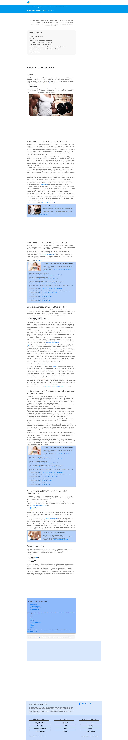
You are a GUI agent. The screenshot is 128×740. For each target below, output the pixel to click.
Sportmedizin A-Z (32, 631)
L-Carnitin (32, 624)
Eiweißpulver (39, 260)
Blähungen (32, 508)
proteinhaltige (47, 82)
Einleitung (31, 38)
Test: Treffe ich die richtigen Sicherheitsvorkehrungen (51, 288)
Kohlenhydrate (33, 620)
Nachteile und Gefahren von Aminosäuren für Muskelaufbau (44, 48)
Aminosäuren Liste (34, 609)
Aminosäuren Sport (35, 606)
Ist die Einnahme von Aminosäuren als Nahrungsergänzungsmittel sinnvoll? (48, 46)
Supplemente (43, 7)
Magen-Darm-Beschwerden (39, 505)
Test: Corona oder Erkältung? (45, 296)
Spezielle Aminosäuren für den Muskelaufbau (40, 44)
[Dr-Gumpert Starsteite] (28, 3)
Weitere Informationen (34, 53)
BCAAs (36, 557)
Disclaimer (88, 736)
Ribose (31, 627)
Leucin (44, 364)
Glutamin (42, 379)
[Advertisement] (51, 60)
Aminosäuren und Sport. (48, 202)
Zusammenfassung (34, 51)
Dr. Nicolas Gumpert (36, 637)
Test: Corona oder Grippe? (45, 300)
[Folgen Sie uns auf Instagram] (90, 703)
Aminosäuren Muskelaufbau (36, 36)
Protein (32, 625)
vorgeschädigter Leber (52, 518)
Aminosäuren (50, 7)
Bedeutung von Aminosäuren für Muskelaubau (40, 40)
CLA (31, 617)
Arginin (29, 345)
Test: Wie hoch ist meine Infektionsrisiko (48, 292)
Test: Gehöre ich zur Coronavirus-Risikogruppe (49, 282)
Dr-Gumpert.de (29, 7)
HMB (31, 619)
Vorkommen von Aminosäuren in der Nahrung (40, 42)
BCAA (31, 616)
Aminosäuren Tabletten (36, 607)
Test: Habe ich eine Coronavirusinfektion (48, 278)
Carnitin (54, 366)
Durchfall (32, 510)
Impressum (95, 736)
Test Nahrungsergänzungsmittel (61, 539)
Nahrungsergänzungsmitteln (46, 254)
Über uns (83, 736)
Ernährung (36, 7)
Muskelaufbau (44, 184)
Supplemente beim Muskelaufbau (54, 386)
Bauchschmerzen (34, 507)
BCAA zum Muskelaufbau (52, 342)
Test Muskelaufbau (43, 214)
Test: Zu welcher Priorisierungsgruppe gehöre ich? (50, 274)
